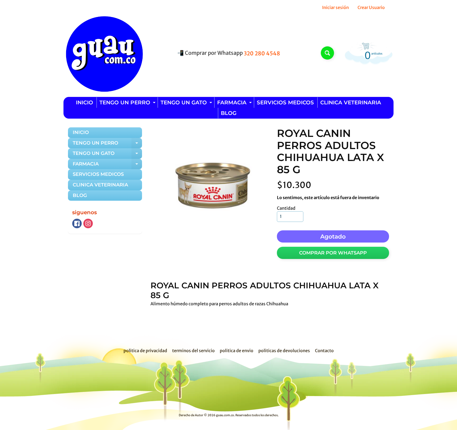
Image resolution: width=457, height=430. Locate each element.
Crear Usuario (371, 7)
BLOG (228, 113)
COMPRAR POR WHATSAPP (333, 253)
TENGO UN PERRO (128, 103)
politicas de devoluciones (284, 350)
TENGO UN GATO (187, 103)
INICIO (84, 102)
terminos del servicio (193, 350)
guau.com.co (225, 415)
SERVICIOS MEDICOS (285, 102)
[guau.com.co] (103, 53)
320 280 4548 (262, 53)
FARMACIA (235, 103)
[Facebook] (77, 223)
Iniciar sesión (335, 7)
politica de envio (236, 350)
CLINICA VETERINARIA (350, 102)
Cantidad (286, 208)
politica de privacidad (145, 350)
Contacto (324, 350)
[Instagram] (88, 223)
